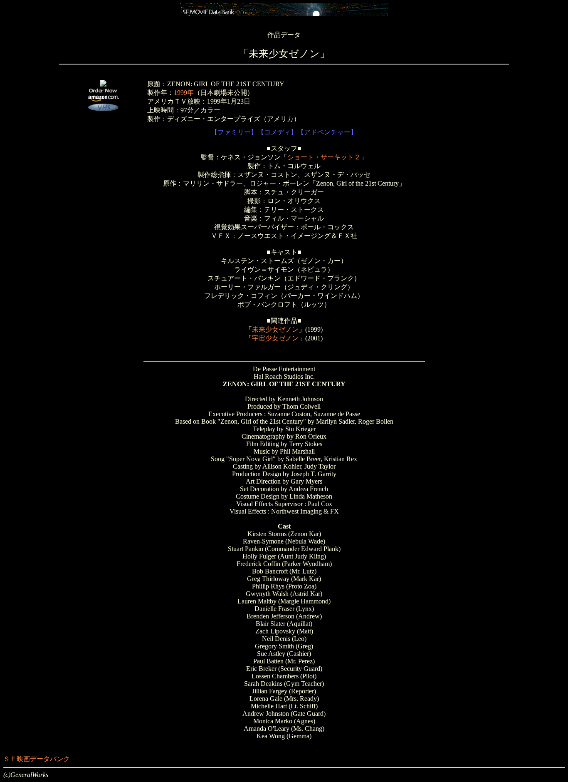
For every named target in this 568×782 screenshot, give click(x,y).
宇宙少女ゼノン (275, 338)
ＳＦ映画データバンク (36, 758)
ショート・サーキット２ (324, 157)
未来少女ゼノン (275, 329)
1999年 (184, 92)
